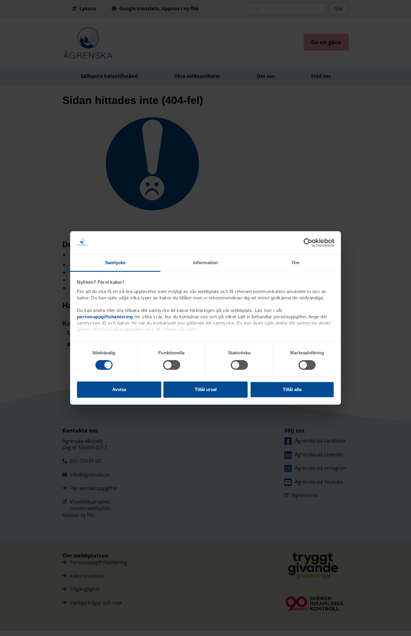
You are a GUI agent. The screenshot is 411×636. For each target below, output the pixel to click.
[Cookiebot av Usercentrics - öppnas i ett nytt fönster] (308, 242)
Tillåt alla (292, 389)
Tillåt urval (206, 389)
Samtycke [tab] (115, 262)
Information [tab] (205, 262)
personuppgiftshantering (105, 316)
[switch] (171, 365)
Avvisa (119, 389)
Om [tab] (295, 262)
